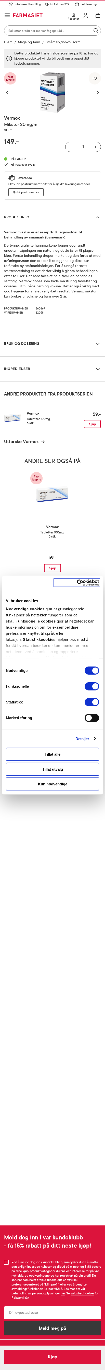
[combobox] (52, 30)
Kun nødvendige (52, 784)
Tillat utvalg (52, 769)
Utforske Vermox (21, 442)
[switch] (92, 686)
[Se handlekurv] (98, 15)
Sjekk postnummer (26, 192)
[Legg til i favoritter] (95, 78)
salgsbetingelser (82, 1293)
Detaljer (82, 738)
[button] (9, 92)
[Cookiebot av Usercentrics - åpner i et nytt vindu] (77, 582)
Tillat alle (52, 754)
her (63, 1293)
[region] (52, 92)
